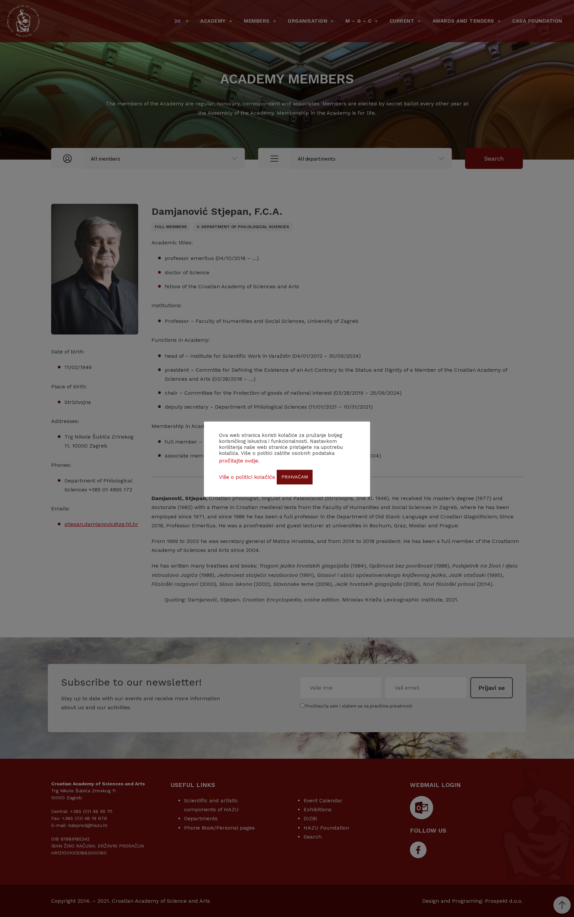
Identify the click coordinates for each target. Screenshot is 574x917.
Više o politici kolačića (247, 477)
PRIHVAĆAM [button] (294, 476)
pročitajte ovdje (238, 461)
